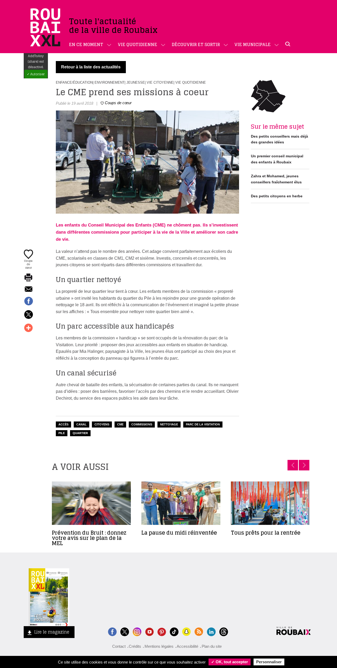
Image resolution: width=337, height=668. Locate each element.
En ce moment (86, 44)
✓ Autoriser (36, 74)
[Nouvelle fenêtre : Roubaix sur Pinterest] (161, 631)
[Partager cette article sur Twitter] (28, 315)
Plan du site (212, 646)
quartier (80, 433)
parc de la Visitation (203, 424)
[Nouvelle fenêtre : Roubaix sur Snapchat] (186, 631)
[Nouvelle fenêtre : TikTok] (174, 631)
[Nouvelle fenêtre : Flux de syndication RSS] (199, 631)
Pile (61, 433)
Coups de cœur (28, 263)
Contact (119, 646)
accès (63, 424)
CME (120, 424)
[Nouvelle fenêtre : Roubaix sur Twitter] (124, 631)
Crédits (135, 646)
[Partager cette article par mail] (28, 289)
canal (81, 424)
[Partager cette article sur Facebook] (28, 301)
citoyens (102, 424)
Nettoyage (169, 424)
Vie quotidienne (137, 44)
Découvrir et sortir (196, 44)
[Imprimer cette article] (28, 277)
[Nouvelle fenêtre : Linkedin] (211, 631)
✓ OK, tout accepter (229, 662)
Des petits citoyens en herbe (277, 196)
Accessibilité (187, 646)
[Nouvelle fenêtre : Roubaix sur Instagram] (137, 631)
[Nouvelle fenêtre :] (149, 631)
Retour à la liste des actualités (91, 67)
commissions (141, 424)
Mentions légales (159, 646)
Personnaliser (269, 662)
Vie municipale (252, 44)
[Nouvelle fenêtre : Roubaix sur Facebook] (112, 631)
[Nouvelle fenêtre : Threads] (223, 631)
